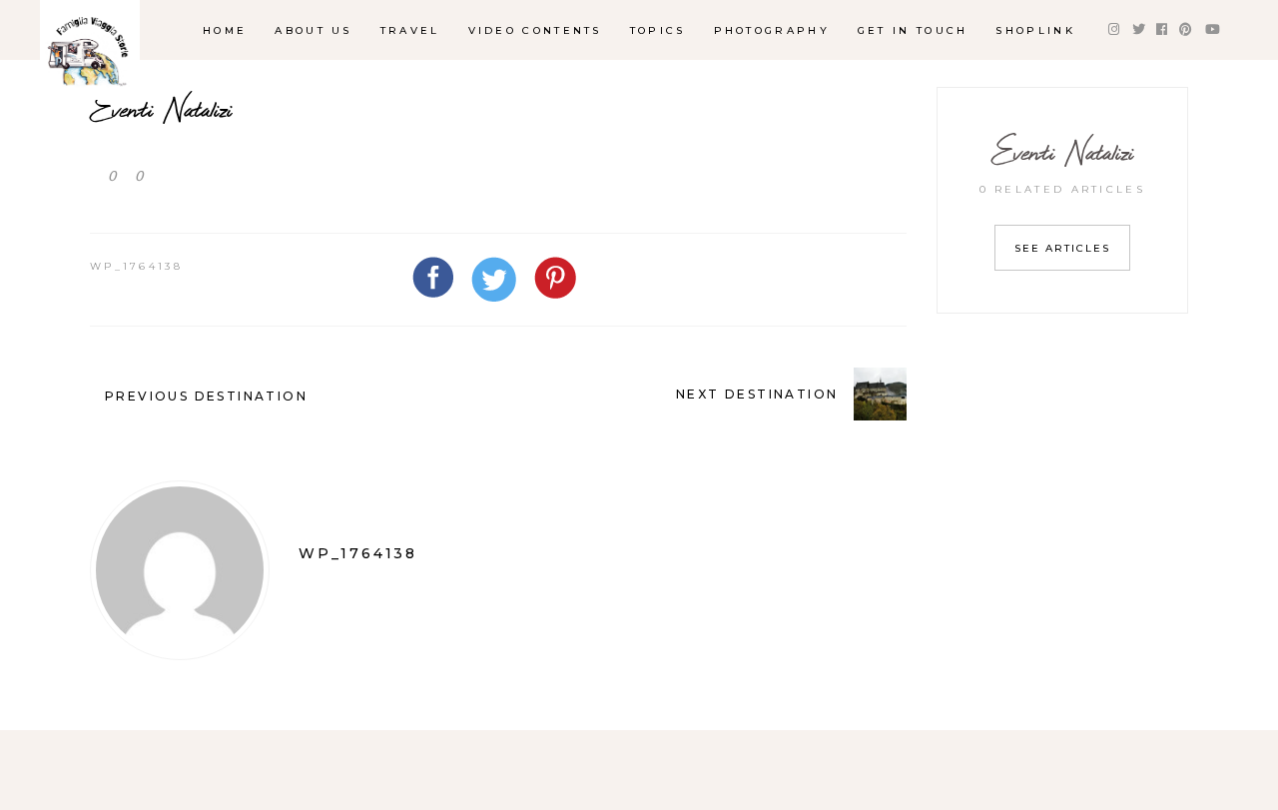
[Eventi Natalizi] (180, 570)
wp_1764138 (136, 266)
